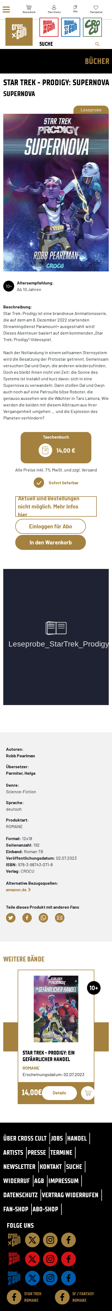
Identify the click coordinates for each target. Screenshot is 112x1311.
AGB (39, 1181)
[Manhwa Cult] (14, 1278)
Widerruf (16, 1181)
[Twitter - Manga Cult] (32, 1259)
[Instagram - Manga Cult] (50, 1259)
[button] (10, 918)
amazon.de (16, 889)
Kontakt (51, 1167)
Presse (36, 1152)
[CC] (14, 1239)
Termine (61, 1152)
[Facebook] (68, 1239)
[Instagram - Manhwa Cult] (50, 1278)
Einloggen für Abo (50, 526)
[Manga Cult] (14, 1259)
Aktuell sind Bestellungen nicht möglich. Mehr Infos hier (48, 506)
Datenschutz (20, 1195)
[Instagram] (50, 1239)
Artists (13, 1152)
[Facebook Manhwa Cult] (68, 1278)
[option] (56, 1037)
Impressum (63, 1181)
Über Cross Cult (24, 1138)
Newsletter (19, 1167)
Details (59, 1092)
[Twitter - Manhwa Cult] (32, 1278)
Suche (74, 1167)
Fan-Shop (15, 1209)
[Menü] (6, 9)
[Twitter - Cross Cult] (32, 1239)
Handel (77, 1138)
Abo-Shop (45, 1209)
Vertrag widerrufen (70, 1195)
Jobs (57, 1138)
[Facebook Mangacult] (68, 1259)
